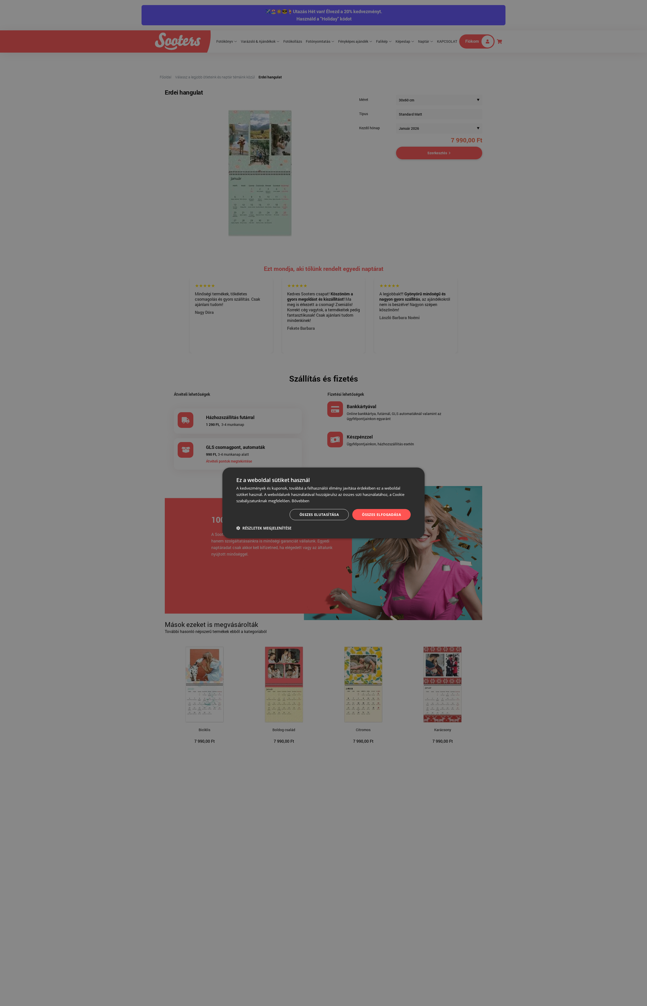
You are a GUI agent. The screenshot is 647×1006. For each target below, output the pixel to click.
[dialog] (323, 503)
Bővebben (300, 500)
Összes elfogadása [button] (381, 514)
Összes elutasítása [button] (319, 514)
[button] (263, 528)
